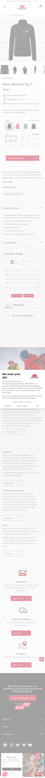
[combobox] (38, 775)
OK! (37, 406)
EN (40, 776)
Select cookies (22, 406)
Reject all (7, 406)
